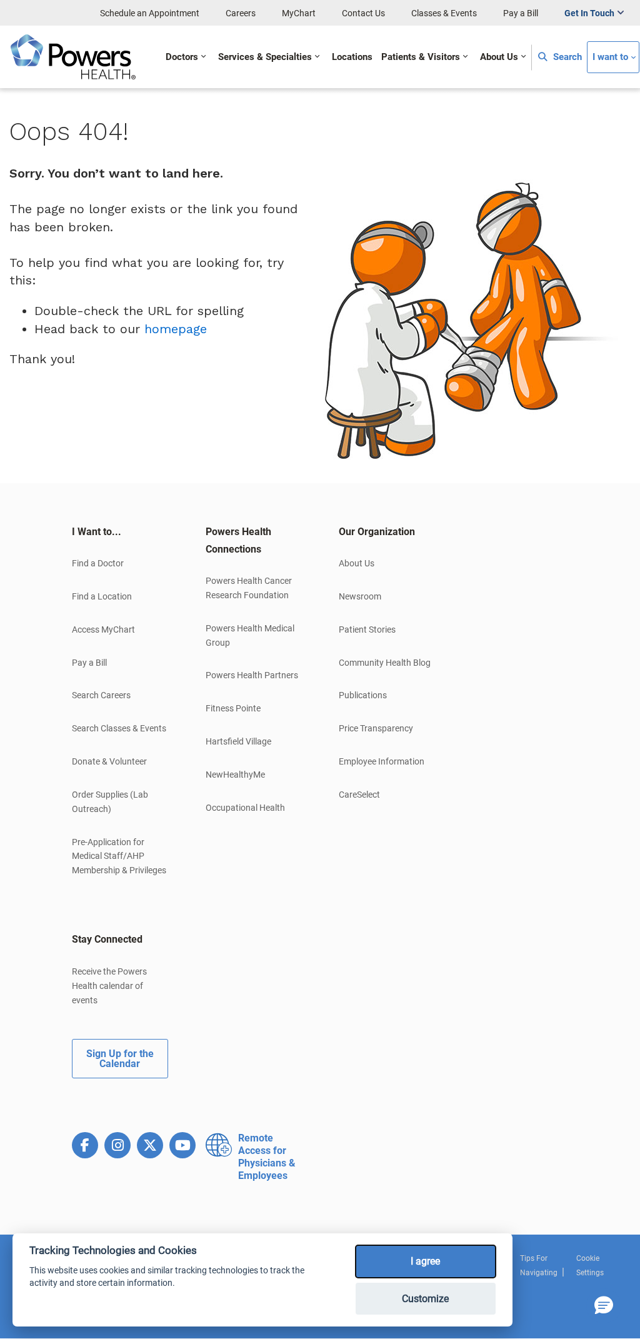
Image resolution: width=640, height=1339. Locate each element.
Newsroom (360, 596)
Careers (241, 13)
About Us (356, 563)
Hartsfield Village (238, 741)
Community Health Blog (385, 663)
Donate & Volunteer (109, 761)
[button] (603, 1305)
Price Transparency (376, 728)
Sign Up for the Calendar (120, 1059)
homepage (175, 328)
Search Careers (101, 695)
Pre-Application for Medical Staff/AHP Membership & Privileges (119, 856)
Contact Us (363, 13)
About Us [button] (499, 57)
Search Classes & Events (119, 728)
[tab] (120, 532)
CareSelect (359, 795)
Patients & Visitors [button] (420, 57)
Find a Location (102, 596)
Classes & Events (444, 13)
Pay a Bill (520, 13)
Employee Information (381, 761)
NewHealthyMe (235, 775)
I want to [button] (610, 57)
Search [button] (566, 57)
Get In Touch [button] (589, 13)
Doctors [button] (182, 57)
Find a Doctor (98, 563)
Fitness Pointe (233, 708)
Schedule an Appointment (149, 13)
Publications (363, 695)
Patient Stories (367, 629)
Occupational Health (245, 808)
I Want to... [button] (96, 532)
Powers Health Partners (252, 675)
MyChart (299, 13)
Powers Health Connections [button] (238, 540)
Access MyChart (103, 629)
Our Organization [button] (377, 532)
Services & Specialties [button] (265, 57)
